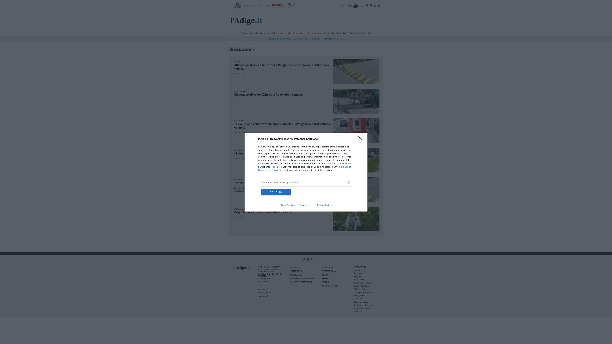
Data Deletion (288, 205)
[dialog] (306, 172)
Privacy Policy (324, 205)
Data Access (306, 205)
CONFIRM (276, 192)
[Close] (361, 139)
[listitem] (306, 182)
